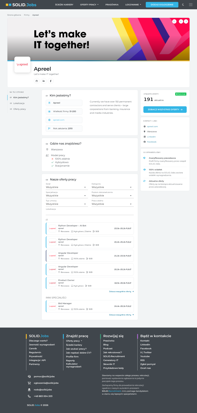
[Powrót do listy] (174, 21)
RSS (142, 360)
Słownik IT (109, 364)
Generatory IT (110, 360)
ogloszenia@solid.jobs (46, 383)
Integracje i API (37, 360)
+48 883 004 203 (43, 396)
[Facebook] (51, 81)
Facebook (151, 142)
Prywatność (35, 356)
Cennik (33, 348)
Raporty (70, 360)
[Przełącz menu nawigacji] (191, 4)
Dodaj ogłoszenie (162, 4)
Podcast (107, 348)
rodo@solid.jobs (43, 389)
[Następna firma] (186, 21)
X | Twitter (146, 352)
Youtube (145, 356)
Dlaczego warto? (38, 340)
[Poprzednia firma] (181, 21)
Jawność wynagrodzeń (42, 344)
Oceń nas (145, 368)
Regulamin (35, 352)
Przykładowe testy (113, 368)
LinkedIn (151, 137)
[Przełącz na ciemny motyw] (183, 5)
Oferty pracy (88, 4)
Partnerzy (34, 364)
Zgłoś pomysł (147, 364)
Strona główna (14, 15)
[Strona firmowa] (37, 81)
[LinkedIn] (44, 81)
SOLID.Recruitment (114, 356)
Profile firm (72, 356)
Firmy (26, 15)
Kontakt (144, 340)
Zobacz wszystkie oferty (120, 291)
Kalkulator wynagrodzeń (73, 365)
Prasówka (111, 4)
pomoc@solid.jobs (44, 376)
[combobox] (66, 187)
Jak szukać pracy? (76, 348)
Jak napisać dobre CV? (78, 352)
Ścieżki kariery (64, 4)
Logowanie (132, 4)
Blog (105, 344)
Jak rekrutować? (112, 352)
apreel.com (59, 120)
